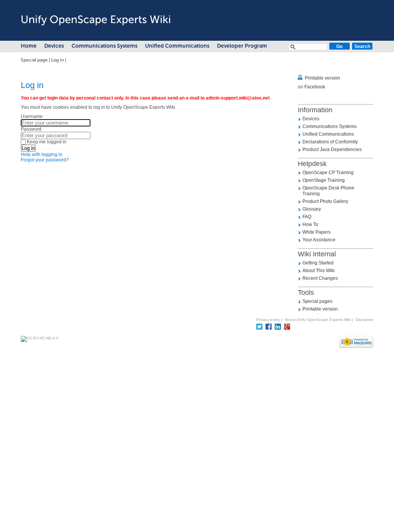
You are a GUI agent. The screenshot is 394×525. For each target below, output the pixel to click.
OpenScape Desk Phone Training (328, 190)
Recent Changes (320, 278)
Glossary (311, 209)
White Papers (316, 232)
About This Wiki (318, 270)
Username (32, 116)
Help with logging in (41, 154)
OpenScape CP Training (328, 172)
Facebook (314, 87)
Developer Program (242, 46)
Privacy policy (268, 319)
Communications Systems (104, 46)
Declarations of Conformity (330, 142)
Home (29, 46)
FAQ (306, 216)
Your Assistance (319, 240)
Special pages (317, 301)
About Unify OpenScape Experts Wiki (318, 319)
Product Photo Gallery (325, 201)
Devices (54, 46)
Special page (34, 60)
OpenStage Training (323, 180)
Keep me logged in (47, 142)
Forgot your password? (45, 160)
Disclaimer (364, 319)
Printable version (322, 78)
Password (31, 129)
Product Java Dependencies (332, 149)
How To (310, 224)
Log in (57, 60)
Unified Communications (177, 46)
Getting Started (318, 263)
